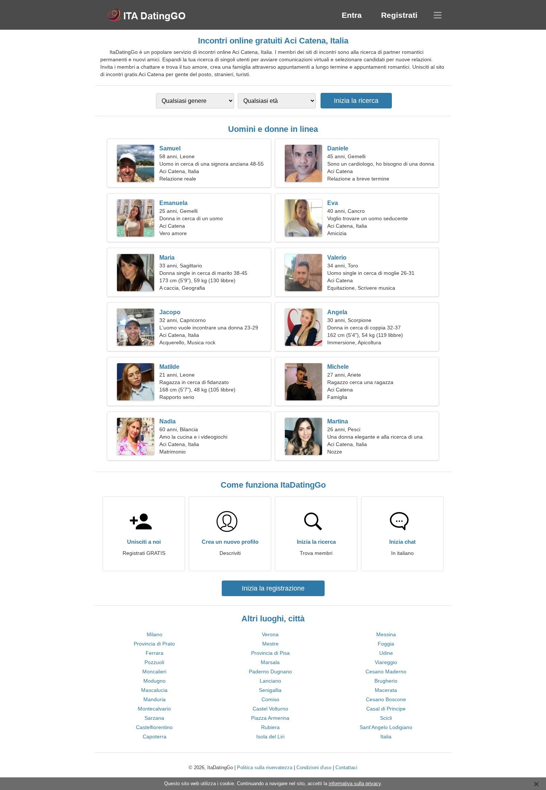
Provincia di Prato (154, 644)
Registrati (399, 15)
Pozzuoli (154, 662)
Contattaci (346, 767)
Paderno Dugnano (270, 671)
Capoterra (154, 736)
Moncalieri (154, 671)
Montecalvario (154, 709)
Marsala (270, 662)
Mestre (270, 644)
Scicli (386, 718)
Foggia (386, 644)
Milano (154, 634)
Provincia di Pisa (270, 653)
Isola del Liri (270, 736)
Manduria (154, 699)
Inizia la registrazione (273, 588)
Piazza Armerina (270, 718)
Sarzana (154, 718)
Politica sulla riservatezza (264, 767)
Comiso (270, 699)
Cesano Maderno (385, 671)
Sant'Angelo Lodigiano (386, 727)
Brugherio (385, 681)
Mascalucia (154, 690)
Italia (385, 736)
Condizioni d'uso (313, 767)
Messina (386, 634)
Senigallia (270, 690)
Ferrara (154, 653)
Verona (270, 634)
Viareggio (386, 662)
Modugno (154, 681)
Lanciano (270, 681)
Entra (352, 15)
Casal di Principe (386, 709)
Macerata (386, 690)
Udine (386, 653)
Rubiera (270, 727)
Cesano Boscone (386, 699)
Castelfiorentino (154, 727)
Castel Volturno (270, 709)
